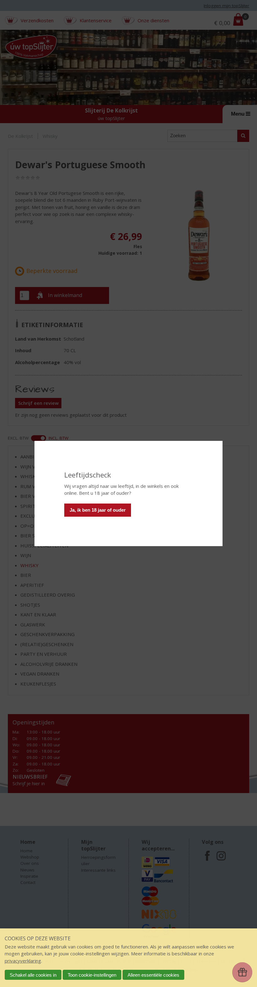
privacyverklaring (23, 961)
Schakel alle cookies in (33, 975)
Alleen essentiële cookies (153, 975)
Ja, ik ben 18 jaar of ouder (98, 510)
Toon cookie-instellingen (92, 975)
